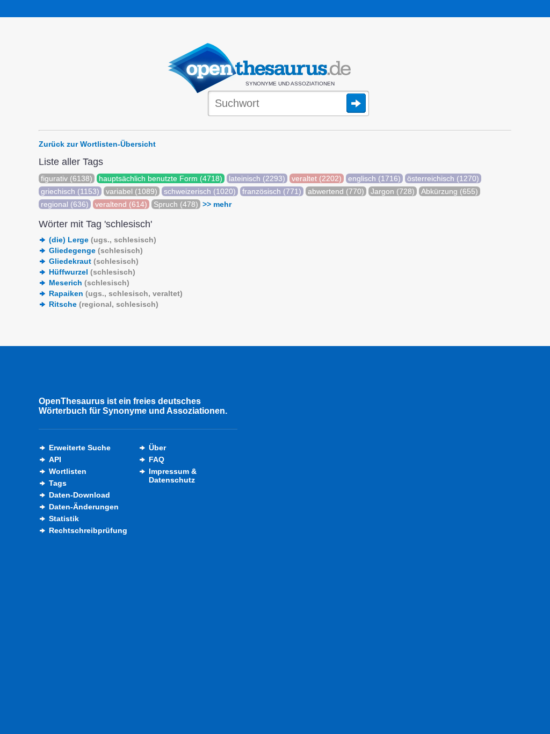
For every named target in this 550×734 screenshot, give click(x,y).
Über (157, 447)
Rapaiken (116, 293)
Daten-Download (79, 495)
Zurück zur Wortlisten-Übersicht (97, 144)
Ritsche (103, 304)
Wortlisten (67, 471)
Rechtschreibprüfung (88, 530)
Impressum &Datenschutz (173, 475)
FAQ (156, 459)
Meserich (89, 282)
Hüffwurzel (92, 272)
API (55, 459)
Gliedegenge (96, 250)
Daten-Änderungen (84, 506)
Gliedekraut (94, 261)
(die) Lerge (102, 239)
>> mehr (216, 204)
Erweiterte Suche (80, 447)
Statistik (64, 518)
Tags (58, 483)
